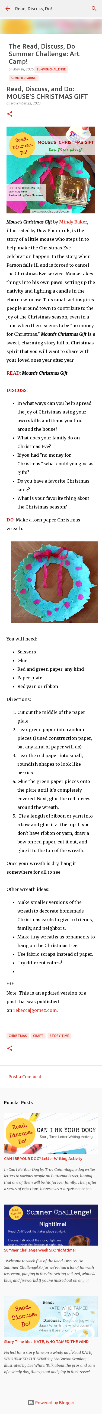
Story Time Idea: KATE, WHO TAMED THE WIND (46, 1342)
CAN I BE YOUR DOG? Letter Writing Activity (43, 1159)
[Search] (94, 8)
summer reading (23, 78)
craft (38, 1035)
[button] (10, 114)
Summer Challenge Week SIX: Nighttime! (40, 1250)
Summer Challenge (51, 69)
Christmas (18, 1035)
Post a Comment (25, 1076)
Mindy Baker (73, 222)
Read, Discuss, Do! (33, 8)
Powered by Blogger (54, 1402)
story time (59, 1035)
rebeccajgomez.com (35, 1010)
